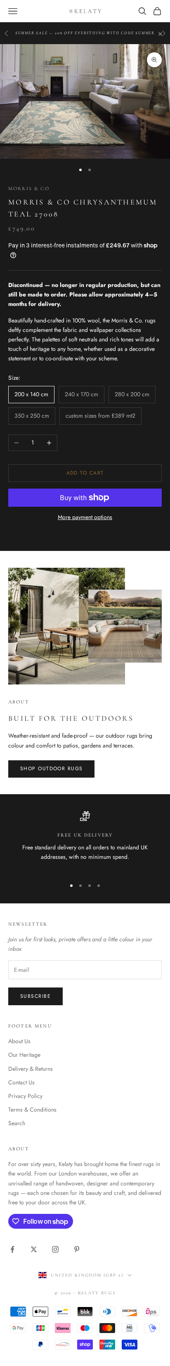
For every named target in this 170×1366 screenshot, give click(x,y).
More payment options (85, 517)
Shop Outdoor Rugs (51, 768)
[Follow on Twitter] (34, 1249)
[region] (85, 841)
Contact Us (21, 1082)
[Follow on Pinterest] (77, 1249)
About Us (19, 1041)
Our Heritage (24, 1055)
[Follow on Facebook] (12, 1249)
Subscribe (35, 996)
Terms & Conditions (32, 1109)
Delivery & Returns (30, 1069)
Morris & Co (29, 188)
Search (16, 1123)
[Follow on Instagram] (55, 1249)
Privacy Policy (25, 1096)
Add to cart (85, 473)
